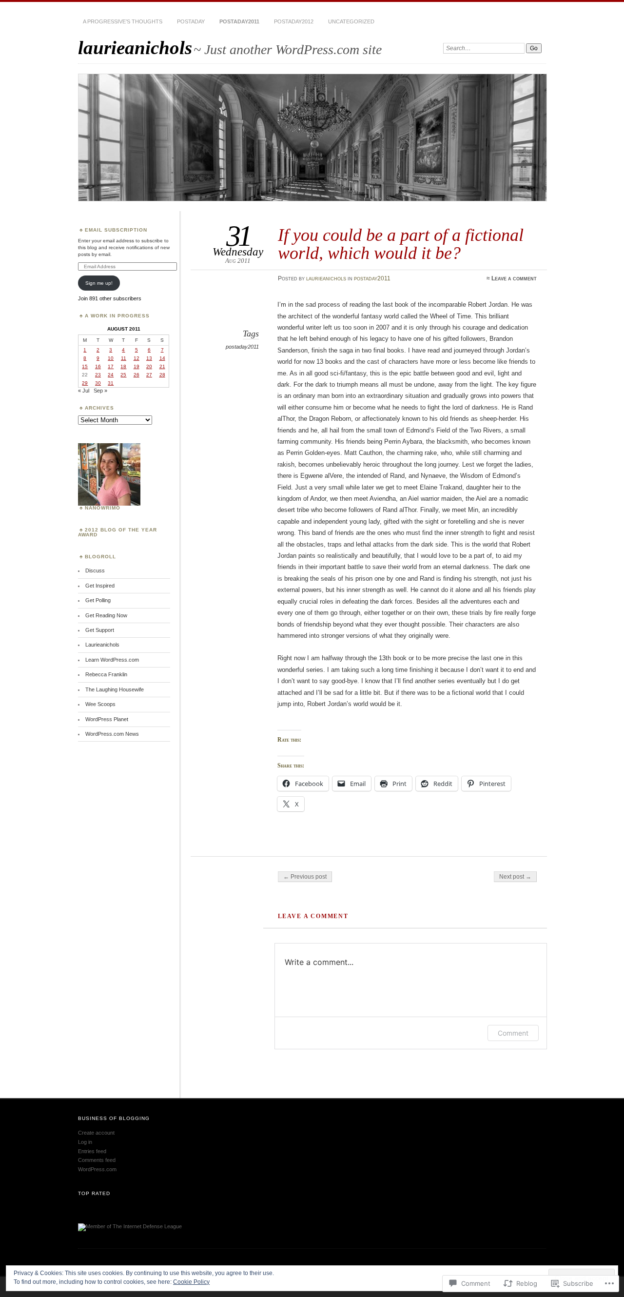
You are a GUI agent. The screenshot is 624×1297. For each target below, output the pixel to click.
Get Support (99, 630)
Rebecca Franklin (106, 674)
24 (111, 374)
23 (98, 374)
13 (149, 358)
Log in (85, 1142)
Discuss (95, 570)
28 (162, 374)
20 (149, 366)
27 (149, 374)
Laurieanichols (102, 645)
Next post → (515, 876)
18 (123, 366)
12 (136, 358)
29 (85, 383)
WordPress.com (97, 1169)
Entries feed (92, 1151)
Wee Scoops (100, 704)
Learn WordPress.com (112, 660)
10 (111, 358)
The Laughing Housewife (114, 689)
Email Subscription (116, 230)
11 (123, 358)
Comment (513, 1033)
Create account (96, 1133)
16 (98, 366)
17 (111, 366)
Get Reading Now (106, 615)
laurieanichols (135, 47)
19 (136, 366)
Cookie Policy (191, 1281)
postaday (191, 21)
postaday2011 (239, 21)
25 (123, 374)
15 (85, 366)
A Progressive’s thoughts (122, 21)
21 (162, 366)
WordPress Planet (106, 719)
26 (136, 374)
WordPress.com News (112, 734)
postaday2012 (293, 21)
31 (111, 383)
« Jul (83, 390)
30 (98, 383)
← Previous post (305, 876)
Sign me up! (99, 283)
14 (162, 358)
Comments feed (97, 1160)
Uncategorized (351, 21)
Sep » (100, 390)
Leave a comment (514, 278)
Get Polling (98, 600)
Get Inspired (100, 586)
